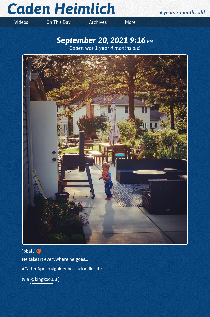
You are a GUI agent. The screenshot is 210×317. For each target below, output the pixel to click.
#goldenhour (64, 268)
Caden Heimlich (61, 8)
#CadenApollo (36, 268)
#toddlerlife (90, 268)
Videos (21, 22)
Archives (98, 22)
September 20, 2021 (104, 40)
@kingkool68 (43, 279)
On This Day (58, 22)
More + (132, 22)
